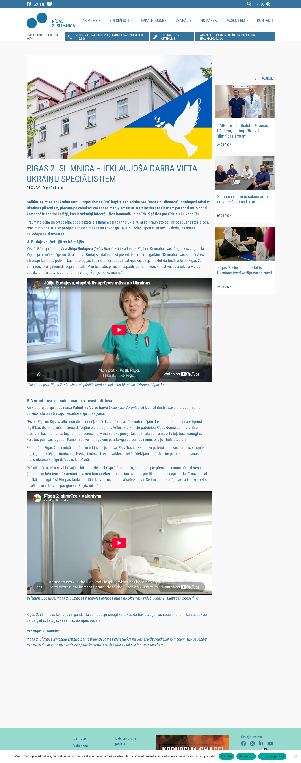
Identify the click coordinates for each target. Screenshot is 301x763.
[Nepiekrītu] (295, 756)
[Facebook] (29, 5)
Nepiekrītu (246, 756)
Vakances (80, 746)
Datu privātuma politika (125, 741)
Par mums (89, 20)
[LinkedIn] (42, 5)
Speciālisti (119, 20)
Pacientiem (235, 20)
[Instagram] (36, 5)
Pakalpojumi (152, 20)
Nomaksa (209, 20)
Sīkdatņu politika (272, 756)
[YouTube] (49, 5)
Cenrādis (184, 20)
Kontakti (265, 20)
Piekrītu (226, 756)
